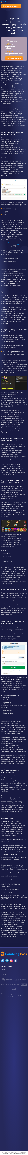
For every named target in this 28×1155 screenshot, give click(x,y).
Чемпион (3, 972)
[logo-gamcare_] (7, 980)
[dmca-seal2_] (24, 985)
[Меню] (26, 2)
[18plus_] (14, 990)
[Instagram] (11, 962)
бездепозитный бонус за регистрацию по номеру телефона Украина (13, 244)
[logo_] (10, 985)
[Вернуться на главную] (6, 2)
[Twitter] (2, 962)
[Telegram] (7, 962)
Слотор (3, 969)
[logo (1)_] (20, 980)
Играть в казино (14, 58)
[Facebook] (15, 962)
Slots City (3, 974)
